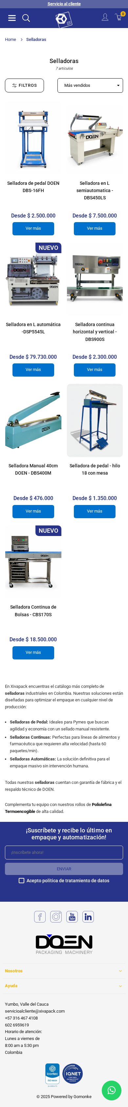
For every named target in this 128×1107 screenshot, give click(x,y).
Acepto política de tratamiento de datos (68, 880)
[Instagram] (56, 921)
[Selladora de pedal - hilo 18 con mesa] (95, 420)
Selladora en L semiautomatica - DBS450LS (94, 191)
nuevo (48, 247)
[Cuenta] (105, 18)
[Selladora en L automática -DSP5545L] (33, 279)
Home (10, 39)
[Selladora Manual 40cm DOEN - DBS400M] (33, 420)
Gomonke (83, 1096)
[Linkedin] (88, 921)
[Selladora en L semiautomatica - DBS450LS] (95, 138)
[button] (12, 18)
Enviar (64, 868)
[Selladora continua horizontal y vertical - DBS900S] (95, 279)
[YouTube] (72, 921)
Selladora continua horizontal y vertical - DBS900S (95, 332)
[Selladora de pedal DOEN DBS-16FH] (33, 138)
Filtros (28, 85)
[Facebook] (40, 921)
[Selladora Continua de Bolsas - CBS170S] (33, 562)
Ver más (33, 228)
